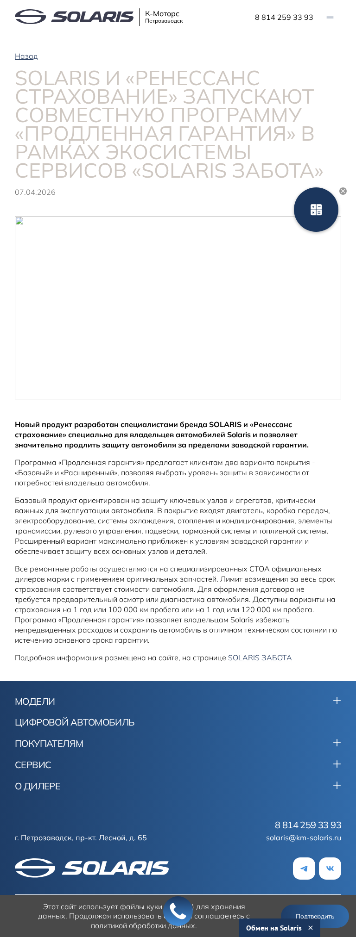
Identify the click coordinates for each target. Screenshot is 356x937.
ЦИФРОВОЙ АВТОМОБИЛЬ (75, 722)
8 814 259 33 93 (284, 17)
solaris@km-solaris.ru (303, 837)
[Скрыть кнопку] (343, 191)
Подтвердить (315, 916)
